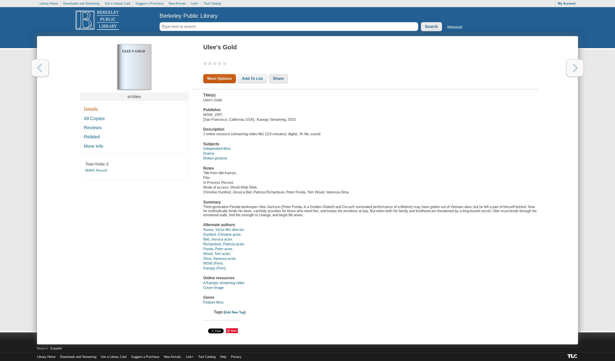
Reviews (93, 127)
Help (223, 357)
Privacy (236, 357)
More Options (219, 78)
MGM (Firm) (213, 263)
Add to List (252, 78)
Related (92, 136)
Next (575, 68)
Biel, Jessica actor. (218, 239)
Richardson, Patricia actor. (224, 244)
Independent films (217, 148)
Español (56, 348)
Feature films (213, 302)
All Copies (94, 118)
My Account (566, 3)
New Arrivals (177, 3)
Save (234, 330)
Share (278, 78)
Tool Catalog (212, 3)
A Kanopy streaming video (223, 283)
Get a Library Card (117, 3)
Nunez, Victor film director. (224, 230)
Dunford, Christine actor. (222, 234)
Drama (208, 153)
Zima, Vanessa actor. (219, 258)
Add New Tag (234, 312)
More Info (93, 146)
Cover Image (213, 287)
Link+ (195, 3)
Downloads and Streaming (81, 3)
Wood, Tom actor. (217, 254)
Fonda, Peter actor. (218, 249)
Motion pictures (215, 158)
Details (91, 109)
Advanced (454, 27)
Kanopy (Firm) (214, 268)
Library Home (49, 3)
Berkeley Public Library (189, 16)
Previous (40, 68)
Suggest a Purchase (149, 3)
